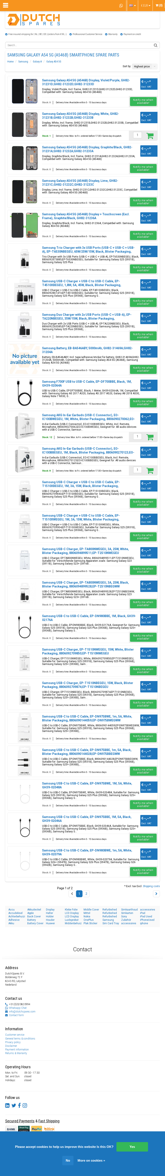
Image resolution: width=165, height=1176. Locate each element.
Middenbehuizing (73, 923)
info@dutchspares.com (22, 1011)
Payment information (17, 1049)
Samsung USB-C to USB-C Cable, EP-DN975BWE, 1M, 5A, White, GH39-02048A (87, 785)
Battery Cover (35, 923)
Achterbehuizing (16, 916)
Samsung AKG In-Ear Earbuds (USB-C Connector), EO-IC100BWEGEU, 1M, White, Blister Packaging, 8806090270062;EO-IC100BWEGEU (88, 419)
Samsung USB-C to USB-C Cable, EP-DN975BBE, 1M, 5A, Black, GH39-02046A (86, 818)
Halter (49, 913)
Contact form (16, 1015)
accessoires (128, 923)
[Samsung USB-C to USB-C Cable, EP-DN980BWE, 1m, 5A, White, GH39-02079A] (25, 861)
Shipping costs (151, 886)
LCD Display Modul (72, 913)
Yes (132, 1147)
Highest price (142, 66)
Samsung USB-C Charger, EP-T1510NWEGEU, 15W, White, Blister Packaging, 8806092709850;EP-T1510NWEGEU (88, 651)
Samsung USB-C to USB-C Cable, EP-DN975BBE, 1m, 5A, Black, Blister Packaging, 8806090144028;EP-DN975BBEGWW (86, 752)
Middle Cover (91, 909)
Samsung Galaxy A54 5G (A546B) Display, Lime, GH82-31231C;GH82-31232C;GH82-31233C (80, 182)
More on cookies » (91, 1160)
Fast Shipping (49, 1121)
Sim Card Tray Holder (110, 923)
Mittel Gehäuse (89, 913)
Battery (31, 919)
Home (10, 61)
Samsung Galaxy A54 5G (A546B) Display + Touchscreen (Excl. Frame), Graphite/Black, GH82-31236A (86, 216)
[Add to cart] (149, 136)
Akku (11, 923)
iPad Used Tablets (146, 916)
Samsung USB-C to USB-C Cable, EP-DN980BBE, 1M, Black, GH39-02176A (89, 618)
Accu (11, 909)
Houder (50, 919)
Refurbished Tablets (109, 909)
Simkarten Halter (127, 913)
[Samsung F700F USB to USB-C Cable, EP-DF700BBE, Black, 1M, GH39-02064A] (25, 393)
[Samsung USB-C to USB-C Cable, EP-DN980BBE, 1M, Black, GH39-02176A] (25, 627)
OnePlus (89, 919)
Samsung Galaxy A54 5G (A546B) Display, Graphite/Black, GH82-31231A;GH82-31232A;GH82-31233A (87, 149)
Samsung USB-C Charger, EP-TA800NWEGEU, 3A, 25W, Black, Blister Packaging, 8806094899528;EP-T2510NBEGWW (85, 584)
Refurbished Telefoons (109, 916)
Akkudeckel (34, 909)
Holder (50, 916)
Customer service (14, 1034)
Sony (124, 916)
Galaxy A (37, 61)
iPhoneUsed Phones (147, 920)
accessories (147, 909)
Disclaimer (11, 1045)
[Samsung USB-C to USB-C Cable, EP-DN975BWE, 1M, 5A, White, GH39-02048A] (25, 794)
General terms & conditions (20, 1038)
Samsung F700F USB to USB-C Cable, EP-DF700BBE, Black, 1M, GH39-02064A (87, 383)
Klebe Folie (71, 909)
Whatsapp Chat (18, 1007)
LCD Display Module (72, 916)
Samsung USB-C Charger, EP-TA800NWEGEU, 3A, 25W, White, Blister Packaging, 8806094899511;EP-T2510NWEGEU (85, 551)
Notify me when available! (143, 102)
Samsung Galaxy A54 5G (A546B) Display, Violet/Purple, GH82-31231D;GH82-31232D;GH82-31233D (86, 82)
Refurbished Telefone (109, 913)
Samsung (23, 61)
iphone (144, 923)
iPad (142, 913)
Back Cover (34, 916)
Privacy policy (13, 1042)
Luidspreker (72, 919)
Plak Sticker (90, 923)
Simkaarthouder (129, 909)
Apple (30, 913)
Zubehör (126, 919)
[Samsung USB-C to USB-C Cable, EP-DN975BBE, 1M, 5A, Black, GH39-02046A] (25, 828)
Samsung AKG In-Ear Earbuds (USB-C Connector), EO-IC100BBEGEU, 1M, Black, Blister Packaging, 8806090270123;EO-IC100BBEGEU (88, 452)
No (68, 1160)
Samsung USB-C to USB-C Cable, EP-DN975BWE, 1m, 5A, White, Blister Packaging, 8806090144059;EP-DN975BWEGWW (87, 718)
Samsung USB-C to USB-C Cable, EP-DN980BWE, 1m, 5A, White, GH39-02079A (87, 852)
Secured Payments (20, 1121)
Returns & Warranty (16, 1053)
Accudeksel (15, 913)
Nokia (87, 916)
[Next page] (156, 893)
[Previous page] (72, 893)
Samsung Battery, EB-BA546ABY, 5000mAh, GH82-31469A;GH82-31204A (87, 350)
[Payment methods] (24, 1128)
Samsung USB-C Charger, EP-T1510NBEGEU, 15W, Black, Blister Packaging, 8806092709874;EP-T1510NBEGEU (87, 685)
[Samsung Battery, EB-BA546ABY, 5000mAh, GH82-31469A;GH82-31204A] (25, 359)
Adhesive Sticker (14, 920)
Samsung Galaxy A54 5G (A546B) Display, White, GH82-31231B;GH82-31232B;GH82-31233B (80, 115)
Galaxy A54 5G (53, 61)
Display (50, 909)
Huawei (50, 923)
